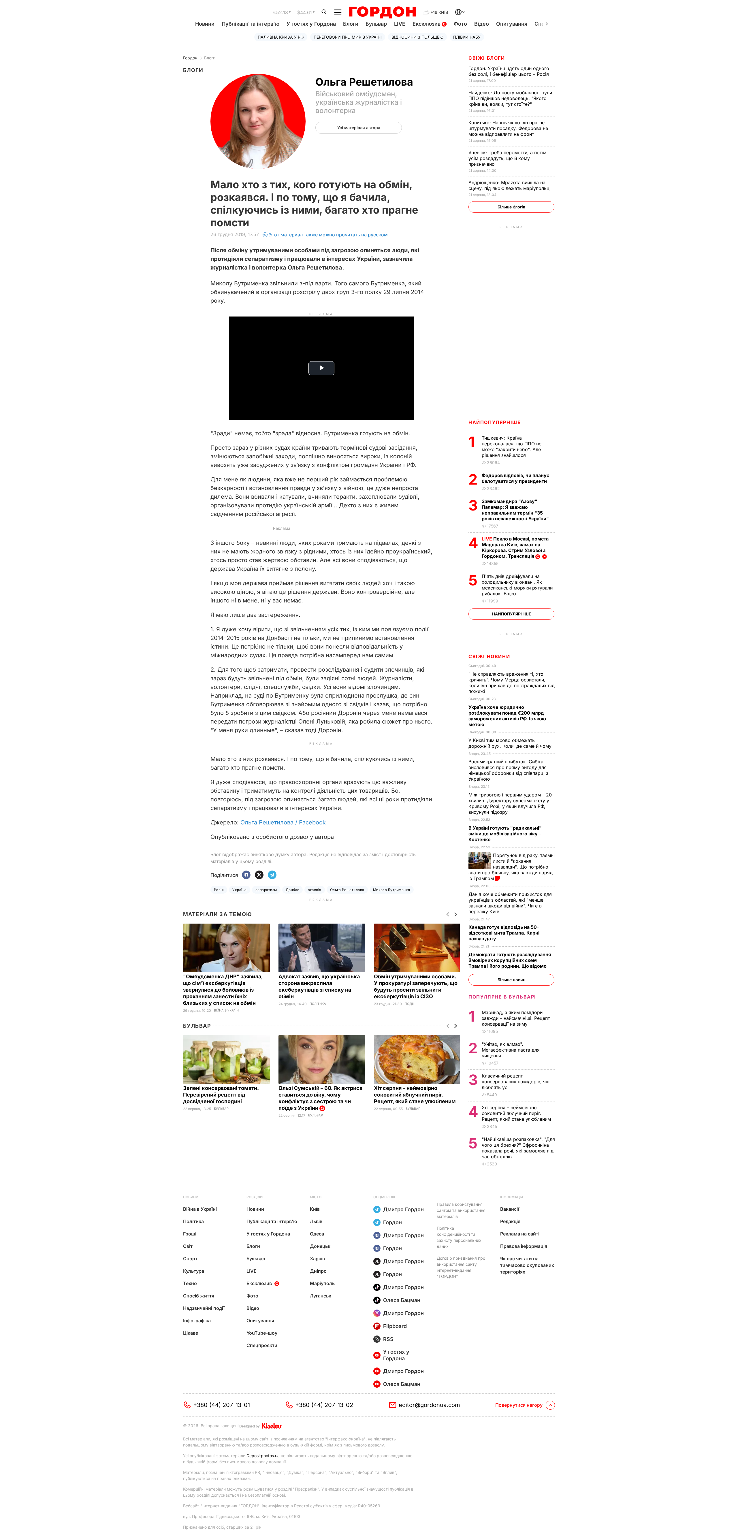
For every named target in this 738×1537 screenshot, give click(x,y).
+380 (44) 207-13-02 (324, 1405)
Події (409, 1004)
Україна (239, 890)
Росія (219, 890)
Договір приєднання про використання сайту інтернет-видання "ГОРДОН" (461, 1267)
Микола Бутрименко (391, 890)
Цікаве (190, 1333)
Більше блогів (511, 206)
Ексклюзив (427, 24)
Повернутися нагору (519, 1405)
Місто (315, 1197)
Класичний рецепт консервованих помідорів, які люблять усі (515, 1081)
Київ (315, 1209)
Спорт (190, 1258)
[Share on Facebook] (246, 875)
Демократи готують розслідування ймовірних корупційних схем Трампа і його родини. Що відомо (509, 960)
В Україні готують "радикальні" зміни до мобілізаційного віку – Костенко (505, 833)
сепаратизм (266, 890)
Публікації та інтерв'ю (250, 24)
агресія (314, 890)
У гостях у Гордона (311, 24)
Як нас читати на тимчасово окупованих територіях (527, 1265)
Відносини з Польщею (417, 37)
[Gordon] (382, 12)
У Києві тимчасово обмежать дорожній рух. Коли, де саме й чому (510, 743)
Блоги (350, 24)
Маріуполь (322, 1283)
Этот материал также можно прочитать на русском (328, 234)
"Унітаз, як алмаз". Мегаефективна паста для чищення (511, 1049)
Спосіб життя (198, 1296)
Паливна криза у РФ (281, 37)
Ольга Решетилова (347, 890)
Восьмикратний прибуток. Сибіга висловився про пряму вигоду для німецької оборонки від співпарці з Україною (508, 770)
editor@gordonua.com (429, 1405)
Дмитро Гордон (403, 1209)
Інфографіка (197, 1320)
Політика (318, 1004)
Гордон (190, 57)
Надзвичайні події (204, 1308)
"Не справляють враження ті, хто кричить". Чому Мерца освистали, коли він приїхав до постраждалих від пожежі (511, 682)
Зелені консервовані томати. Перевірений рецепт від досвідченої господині (221, 1094)
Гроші (189, 1234)
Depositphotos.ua (263, 1455)
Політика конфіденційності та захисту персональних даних (459, 1237)
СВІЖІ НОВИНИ (489, 656)
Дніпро (318, 1271)
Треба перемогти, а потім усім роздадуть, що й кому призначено (507, 158)
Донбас (293, 890)
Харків (317, 1258)
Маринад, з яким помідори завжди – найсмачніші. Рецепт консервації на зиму (516, 1018)
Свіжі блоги (486, 58)
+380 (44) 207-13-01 (221, 1405)
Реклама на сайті (519, 1234)
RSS (388, 1339)
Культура (193, 1271)
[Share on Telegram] (272, 875)
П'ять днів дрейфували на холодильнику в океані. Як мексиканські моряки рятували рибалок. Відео (517, 584)
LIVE (399, 24)
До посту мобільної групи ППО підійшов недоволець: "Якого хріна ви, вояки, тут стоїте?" (510, 98)
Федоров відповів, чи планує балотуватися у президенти (515, 478)
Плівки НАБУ (467, 37)
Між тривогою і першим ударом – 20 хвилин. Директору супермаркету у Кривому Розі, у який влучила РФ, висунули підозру (510, 803)
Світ (188, 1246)
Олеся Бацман (401, 1300)
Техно (190, 1283)
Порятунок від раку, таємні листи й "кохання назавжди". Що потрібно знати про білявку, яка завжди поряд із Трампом (511, 866)
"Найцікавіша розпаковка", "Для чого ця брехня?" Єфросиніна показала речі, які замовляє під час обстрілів (518, 1147)
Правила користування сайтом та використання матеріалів (461, 1210)
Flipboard (395, 1326)
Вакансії (509, 1209)
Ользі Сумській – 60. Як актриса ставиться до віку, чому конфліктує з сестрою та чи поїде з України (320, 1098)
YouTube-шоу (261, 1333)
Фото (460, 24)
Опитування (511, 24)
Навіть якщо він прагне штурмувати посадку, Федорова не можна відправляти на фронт (508, 128)
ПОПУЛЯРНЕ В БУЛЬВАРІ (502, 997)
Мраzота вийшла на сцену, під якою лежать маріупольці (510, 185)
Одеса (317, 1234)
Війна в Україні (227, 1010)
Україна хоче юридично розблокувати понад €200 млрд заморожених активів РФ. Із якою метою (507, 715)
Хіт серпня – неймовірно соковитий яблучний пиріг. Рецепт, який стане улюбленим (415, 1094)
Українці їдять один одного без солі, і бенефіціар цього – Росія (509, 71)
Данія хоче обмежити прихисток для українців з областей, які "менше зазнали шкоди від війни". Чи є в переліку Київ (510, 902)
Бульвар (376, 24)
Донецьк (320, 1246)
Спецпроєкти (261, 1345)
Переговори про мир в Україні (348, 37)
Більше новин (512, 979)
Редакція (510, 1221)
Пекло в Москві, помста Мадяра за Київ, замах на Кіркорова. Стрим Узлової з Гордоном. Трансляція (515, 547)
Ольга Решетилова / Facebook (283, 822)
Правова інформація (523, 1246)
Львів (316, 1221)
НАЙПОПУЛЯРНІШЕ (494, 422)
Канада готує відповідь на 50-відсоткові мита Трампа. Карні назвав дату (503, 932)
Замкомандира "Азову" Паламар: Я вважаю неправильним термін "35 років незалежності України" (516, 509)
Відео (481, 24)
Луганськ (320, 1296)
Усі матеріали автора (358, 127)
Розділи (254, 1197)
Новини (204, 24)
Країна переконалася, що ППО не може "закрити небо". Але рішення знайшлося (511, 446)
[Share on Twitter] (259, 875)
